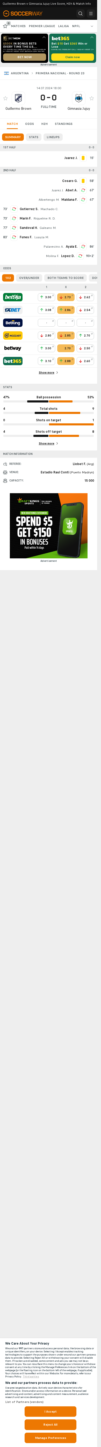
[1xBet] (13, 310)
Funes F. (26, 237)
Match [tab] (12, 124)
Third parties (31, 1376)
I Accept (50, 1411)
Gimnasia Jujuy (79, 108)
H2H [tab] (44, 124)
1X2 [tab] (8, 278)
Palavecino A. (54, 247)
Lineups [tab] (53, 137)
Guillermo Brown (18, 108)
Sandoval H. (29, 228)
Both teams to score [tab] (65, 278)
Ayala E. (71, 247)
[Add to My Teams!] (5, 98)
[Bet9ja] (13, 297)
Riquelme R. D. (44, 218)
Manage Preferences (50, 1438)
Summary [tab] (13, 137)
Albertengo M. (49, 200)
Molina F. (52, 256)
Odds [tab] (29, 124)
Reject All (50, 1424)
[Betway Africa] (13, 348)
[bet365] (13, 361)
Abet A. (71, 190)
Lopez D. (68, 256)
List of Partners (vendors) (24, 1402)
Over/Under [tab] (29, 278)
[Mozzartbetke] (13, 335)
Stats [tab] (33, 137)
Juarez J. (57, 190)
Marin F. (25, 218)
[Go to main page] (26, 13)
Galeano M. (48, 228)
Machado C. (49, 209)
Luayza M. (41, 237)
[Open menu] (91, 13)
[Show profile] (18, 98)
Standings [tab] (64, 124)
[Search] (80, 13)
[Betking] (13, 323)
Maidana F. (69, 200)
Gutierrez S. (29, 209)
